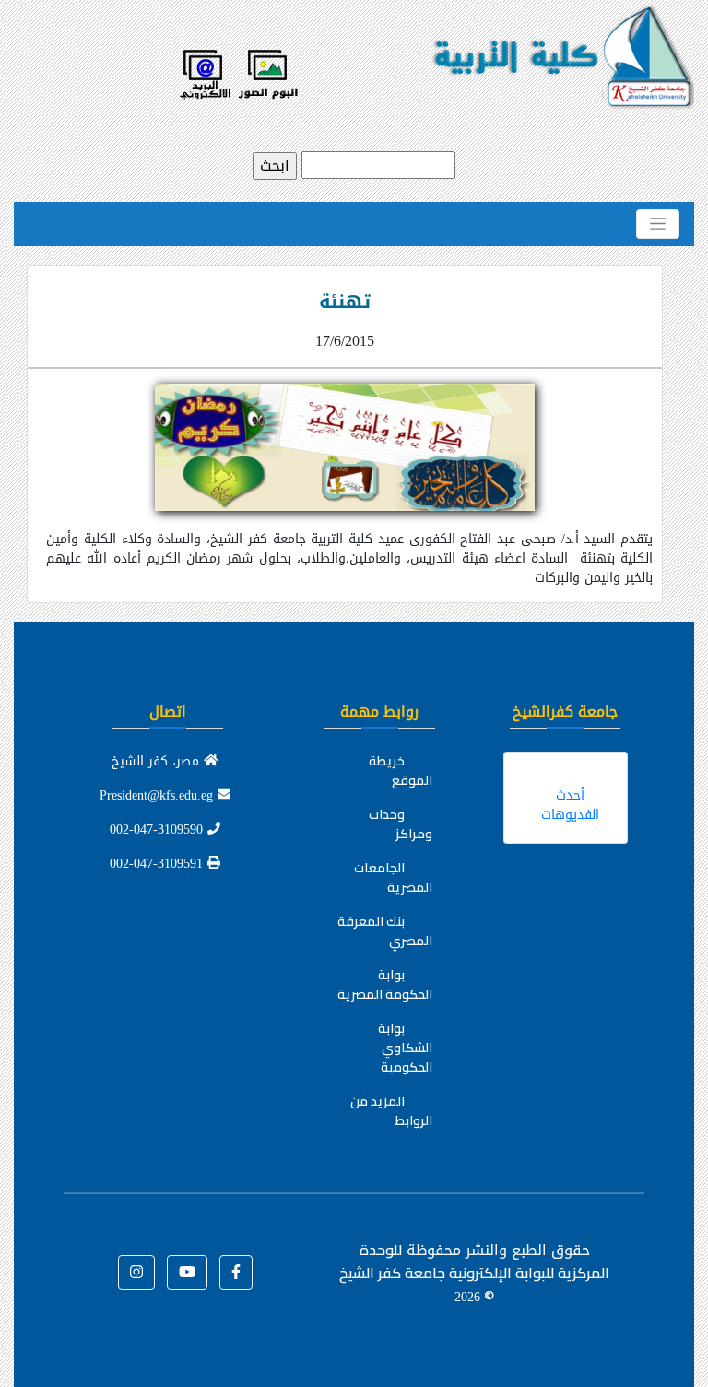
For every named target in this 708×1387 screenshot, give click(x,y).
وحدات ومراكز (400, 824)
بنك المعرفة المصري (384, 931)
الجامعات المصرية (393, 877)
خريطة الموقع (400, 770)
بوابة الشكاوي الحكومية (405, 1047)
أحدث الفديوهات (570, 805)
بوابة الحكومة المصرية (384, 984)
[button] (236, 1272)
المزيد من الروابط (391, 1110)
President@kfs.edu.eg (159, 795)
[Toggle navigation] (657, 224)
